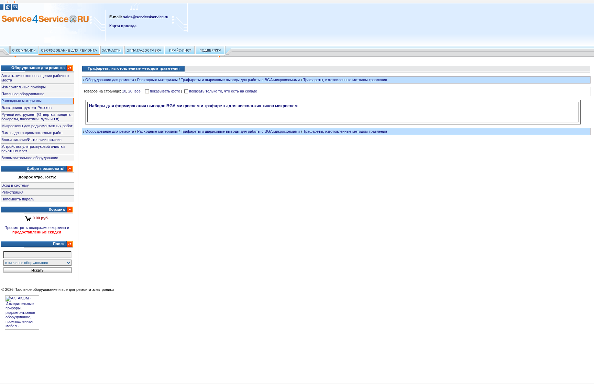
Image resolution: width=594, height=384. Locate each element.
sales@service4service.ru (145, 17)
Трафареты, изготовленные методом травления (345, 80)
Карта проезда (122, 26)
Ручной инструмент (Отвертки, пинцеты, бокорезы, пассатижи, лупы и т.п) (37, 116)
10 (124, 91)
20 (130, 91)
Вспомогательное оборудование (29, 158)
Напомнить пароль (17, 199)
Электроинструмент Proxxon (26, 108)
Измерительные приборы (23, 87)
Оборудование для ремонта (109, 80)
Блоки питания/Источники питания (31, 140)
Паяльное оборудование (22, 94)
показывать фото (165, 91)
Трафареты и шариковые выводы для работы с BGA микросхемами (240, 80)
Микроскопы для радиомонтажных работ (37, 126)
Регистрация (12, 192)
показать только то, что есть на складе (223, 91)
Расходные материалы (21, 101)
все (137, 91)
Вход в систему (15, 185)
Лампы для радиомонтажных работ (32, 133)
